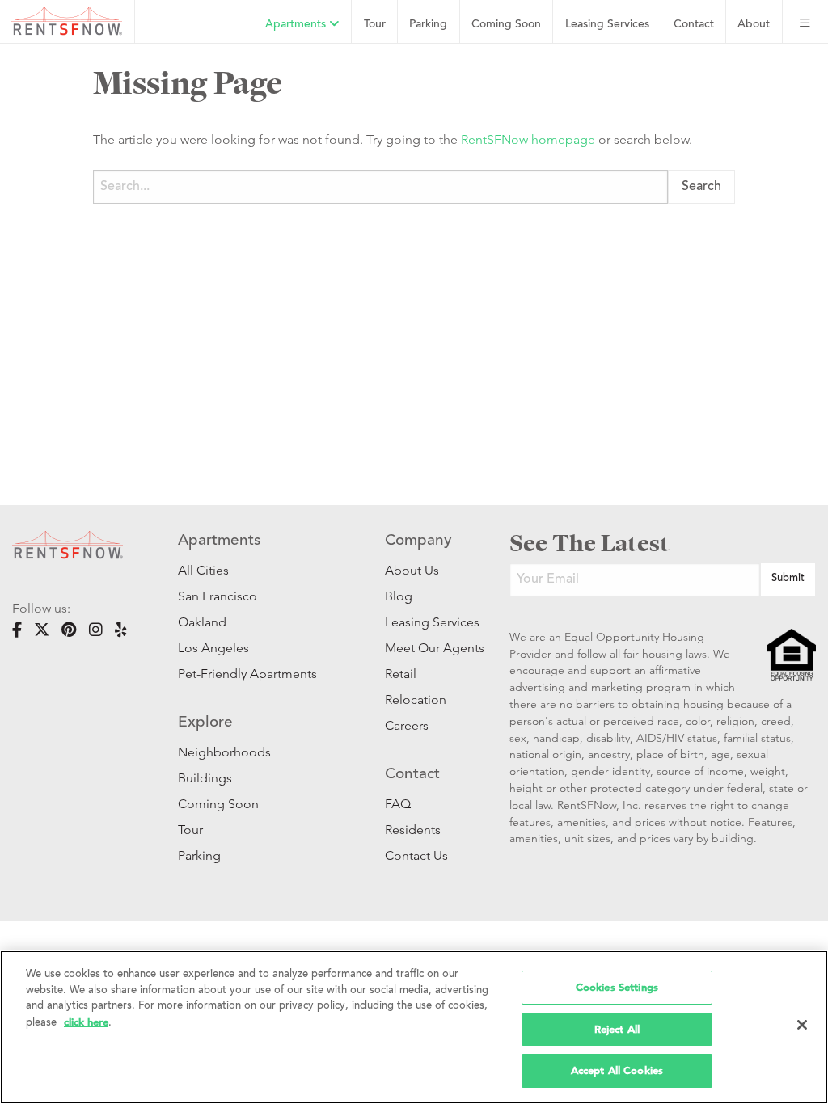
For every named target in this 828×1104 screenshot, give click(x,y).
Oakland (202, 622)
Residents (413, 829)
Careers (407, 725)
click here (86, 1022)
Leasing (607, 25)
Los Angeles (213, 647)
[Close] (802, 1025)
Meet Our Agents (423, 647)
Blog (398, 596)
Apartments (297, 25)
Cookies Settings (617, 987)
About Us (412, 570)
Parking (428, 25)
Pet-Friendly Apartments (247, 673)
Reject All (617, 1029)
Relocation (415, 699)
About (753, 25)
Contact (694, 25)
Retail (400, 673)
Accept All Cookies (617, 1070)
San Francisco (217, 596)
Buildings (205, 778)
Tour (375, 25)
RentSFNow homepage (528, 139)
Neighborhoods (224, 752)
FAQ (398, 803)
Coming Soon (506, 25)
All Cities (203, 570)
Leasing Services (423, 622)
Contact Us (416, 855)
